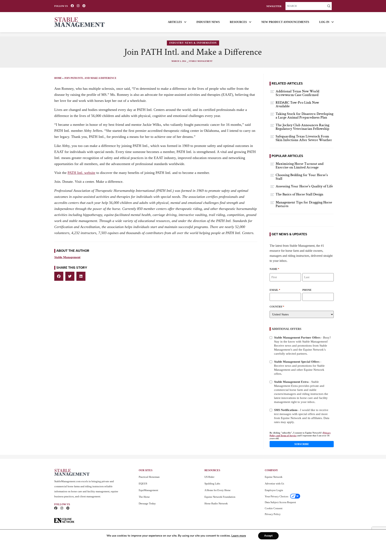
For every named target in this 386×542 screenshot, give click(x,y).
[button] (58, 276)
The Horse (144, 496)
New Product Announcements (285, 22)
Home (58, 78)
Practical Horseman (149, 476)
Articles (175, 22)
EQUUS (143, 483)
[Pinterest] (83, 5)
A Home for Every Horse (217, 490)
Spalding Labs (212, 483)
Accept (268, 536)
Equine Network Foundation (219, 496)
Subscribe (301, 444)
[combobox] (305, 6)
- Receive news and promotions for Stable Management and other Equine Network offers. (299, 367)
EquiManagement (148, 490)
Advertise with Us (274, 483)
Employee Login (274, 490)
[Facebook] (72, 5)
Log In (324, 22)
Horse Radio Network (216, 503)
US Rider (209, 476)
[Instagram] (78, 5)
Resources (238, 22)
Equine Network (273, 476)
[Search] (329, 6)
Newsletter (273, 6)
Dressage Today (147, 503)
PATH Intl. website (81, 173)
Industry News (208, 22)
